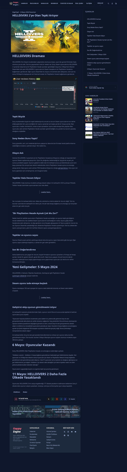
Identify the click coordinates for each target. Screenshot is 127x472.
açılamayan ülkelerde (19, 276)
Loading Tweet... (46, 192)
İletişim (89, 3)
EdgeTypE (15, 12)
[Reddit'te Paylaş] (57, 399)
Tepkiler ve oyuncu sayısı (25, 235)
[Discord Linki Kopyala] (65, 399)
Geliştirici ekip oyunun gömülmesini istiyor (34, 307)
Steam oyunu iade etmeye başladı (29, 283)
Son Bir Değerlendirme (24, 249)
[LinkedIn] (64, 435)
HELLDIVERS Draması (28, 56)
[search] (108, 3)
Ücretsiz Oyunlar (66, 3)
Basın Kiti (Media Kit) (53, 445)
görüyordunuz (63, 168)
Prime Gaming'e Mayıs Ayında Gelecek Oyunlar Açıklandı (65, 410)
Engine (17, 430)
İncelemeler (34, 3)
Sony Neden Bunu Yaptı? (24, 138)
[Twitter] (64, 431)
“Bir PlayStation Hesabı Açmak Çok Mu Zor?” (35, 213)
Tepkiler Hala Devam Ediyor (26, 177)
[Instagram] (68, 431)
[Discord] (71, 431)
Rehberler (54, 3)
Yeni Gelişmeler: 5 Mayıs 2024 (35, 267)
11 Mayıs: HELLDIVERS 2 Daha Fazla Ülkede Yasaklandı (39, 376)
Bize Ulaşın (50, 448)
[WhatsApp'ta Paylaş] (53, 399)
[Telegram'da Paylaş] (61, 399)
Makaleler (44, 3)
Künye (48, 442)
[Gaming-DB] (68, 435)
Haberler (24, 3)
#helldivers (16, 392)
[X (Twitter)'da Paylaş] (48, 399)
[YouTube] (75, 431)
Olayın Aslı (17, 152)
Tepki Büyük (18, 116)
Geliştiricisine (50, 440)
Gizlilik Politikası (51, 434)
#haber (25, 392)
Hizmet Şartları (51, 431)
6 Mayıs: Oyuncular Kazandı (33, 345)
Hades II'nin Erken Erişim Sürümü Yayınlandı (26, 412)
